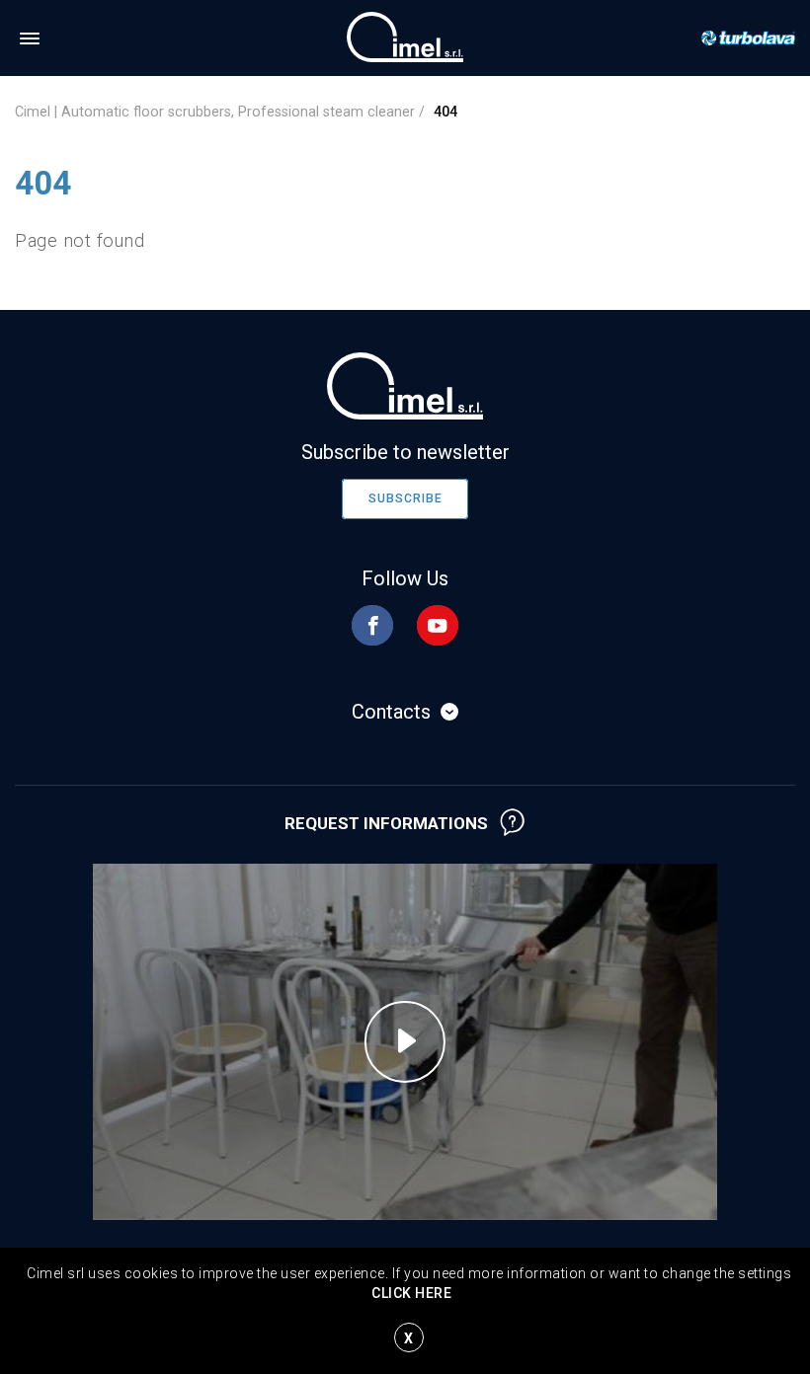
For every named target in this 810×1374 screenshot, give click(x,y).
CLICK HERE (411, 1293)
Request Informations (386, 823)
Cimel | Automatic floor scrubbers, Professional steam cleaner (215, 111)
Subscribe (405, 498)
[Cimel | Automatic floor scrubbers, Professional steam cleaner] (405, 36)
